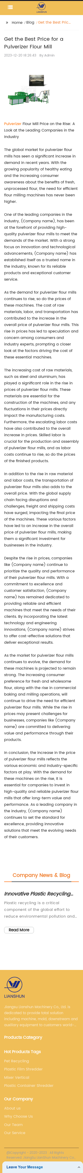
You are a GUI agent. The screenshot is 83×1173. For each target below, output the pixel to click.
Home (17, 23)
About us (12, 1108)
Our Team (13, 1125)
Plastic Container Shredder (28, 1085)
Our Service (14, 1133)
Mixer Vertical (16, 1077)
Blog (30, 22)
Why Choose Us (18, 1116)
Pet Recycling (16, 1061)
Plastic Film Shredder (23, 1069)
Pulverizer (12, 124)
